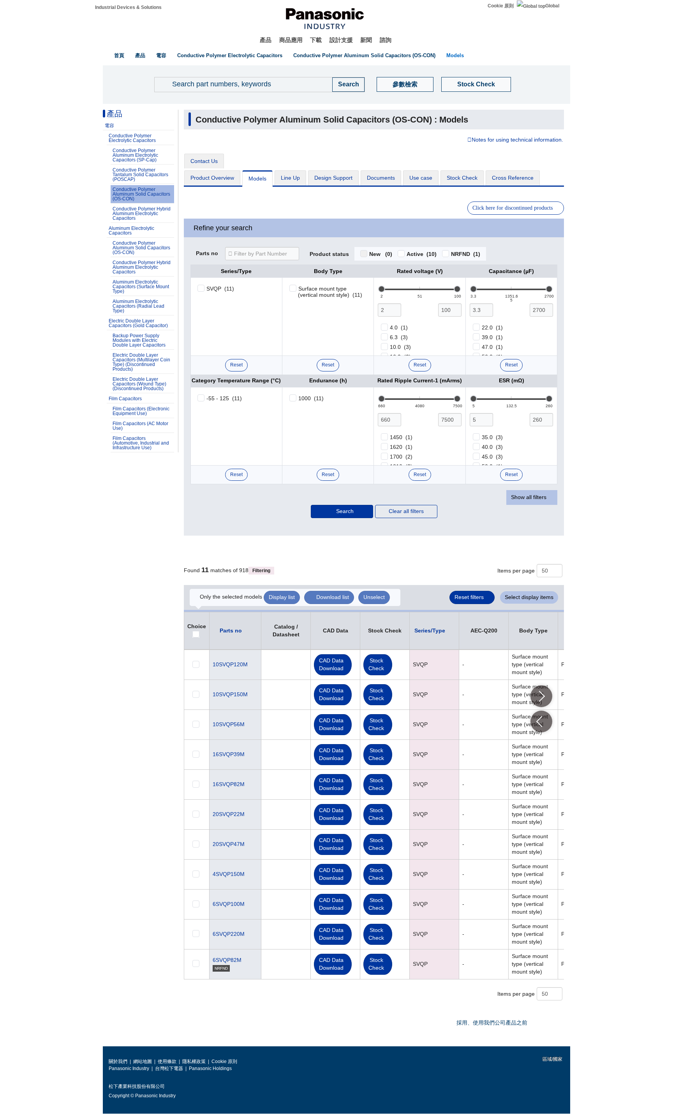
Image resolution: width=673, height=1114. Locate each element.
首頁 (119, 55)
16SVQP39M (229, 754)
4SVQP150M (229, 874)
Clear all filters (406, 511)
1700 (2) (401, 457)
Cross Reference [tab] (513, 178)
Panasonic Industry (129, 1068)
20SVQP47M (229, 844)
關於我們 (118, 1061)
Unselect (374, 597)
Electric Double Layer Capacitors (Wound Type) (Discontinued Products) (139, 384)
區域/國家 (551, 1059)
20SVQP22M (229, 814)
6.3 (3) (399, 337)
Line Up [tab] (290, 178)
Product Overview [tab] (212, 178)
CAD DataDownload (331, 664)
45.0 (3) (492, 457)
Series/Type (429, 630)
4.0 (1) (399, 327)
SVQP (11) (220, 289)
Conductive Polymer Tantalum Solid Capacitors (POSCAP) (140, 174)
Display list (282, 597)
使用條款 (167, 1061)
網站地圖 (142, 1061)
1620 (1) (401, 447)
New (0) (380, 254)
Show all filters (528, 497)
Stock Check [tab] (462, 178)
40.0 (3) (492, 447)
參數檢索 (405, 84)
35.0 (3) (492, 437)
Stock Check (476, 84)
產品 (265, 40)
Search (345, 511)
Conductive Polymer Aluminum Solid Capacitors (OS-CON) (364, 55)
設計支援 (341, 40)
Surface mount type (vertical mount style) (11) (330, 292)
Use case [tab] (420, 178)
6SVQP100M (229, 904)
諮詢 (385, 40)
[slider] (381, 289)
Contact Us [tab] (204, 161)
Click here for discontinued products (512, 208)
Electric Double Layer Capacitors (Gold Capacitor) (138, 323)
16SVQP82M (229, 784)
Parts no (207, 253)
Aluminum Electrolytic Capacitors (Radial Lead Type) (138, 306)
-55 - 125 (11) (224, 398)
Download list (332, 597)
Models (455, 55)
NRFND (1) (465, 254)
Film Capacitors (125, 398)
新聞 (366, 40)
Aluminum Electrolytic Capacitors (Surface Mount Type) (141, 286)
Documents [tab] (381, 178)
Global (552, 6)
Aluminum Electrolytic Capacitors (131, 231)
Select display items (529, 597)
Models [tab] (257, 178)
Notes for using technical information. (517, 140)
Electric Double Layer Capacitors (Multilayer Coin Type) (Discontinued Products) (141, 362)
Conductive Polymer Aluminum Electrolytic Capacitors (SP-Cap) (135, 155)
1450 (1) (401, 437)
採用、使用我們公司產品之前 (491, 1022)
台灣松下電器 (169, 1068)
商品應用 (291, 40)
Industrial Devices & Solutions (128, 7)
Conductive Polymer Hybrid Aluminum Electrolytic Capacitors (142, 213)
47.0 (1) (492, 347)
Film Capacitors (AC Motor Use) (140, 426)
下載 (316, 40)
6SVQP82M (227, 960)
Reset (236, 365)
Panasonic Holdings (210, 1068)
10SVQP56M (229, 724)
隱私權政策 (194, 1061)
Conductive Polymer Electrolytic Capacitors (229, 55)
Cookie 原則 (501, 6)
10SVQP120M (230, 664)
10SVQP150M (230, 694)
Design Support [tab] (333, 178)
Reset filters (469, 597)
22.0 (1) (492, 327)
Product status (329, 254)
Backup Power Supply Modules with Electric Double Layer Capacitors (139, 340)
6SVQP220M (229, 934)
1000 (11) (311, 398)
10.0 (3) (400, 347)
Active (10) (422, 254)
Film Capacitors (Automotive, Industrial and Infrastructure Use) (141, 443)
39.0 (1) (492, 337)
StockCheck (376, 664)
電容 (161, 55)
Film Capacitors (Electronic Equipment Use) (141, 411)
